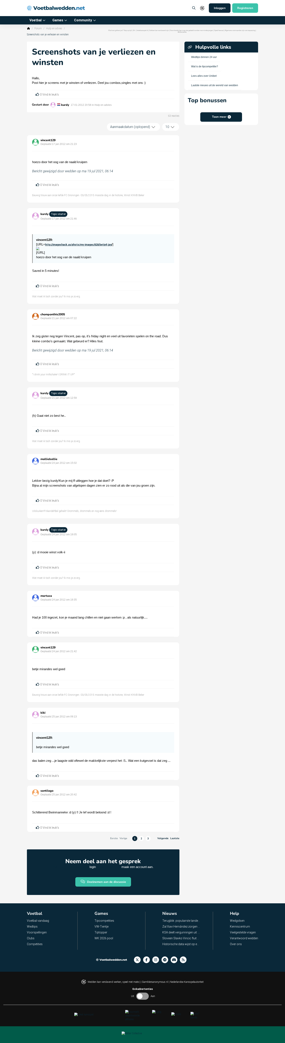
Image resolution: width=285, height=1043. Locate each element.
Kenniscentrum (240, 926)
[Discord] (175, 959)
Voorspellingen (37, 932)
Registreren (245, 8)
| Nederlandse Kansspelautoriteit (186, 981)
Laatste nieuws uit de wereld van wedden (214, 85)
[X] (138, 959)
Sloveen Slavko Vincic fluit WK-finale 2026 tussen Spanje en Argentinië (181, 938)
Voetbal (35, 20)
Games (57, 20)
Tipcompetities (104, 920)
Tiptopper (101, 932)
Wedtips (32, 926)
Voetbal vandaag (38, 920)
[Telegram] (166, 959)
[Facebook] (147, 959)
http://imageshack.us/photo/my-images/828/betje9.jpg (78, 244)
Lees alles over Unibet (204, 75)
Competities (35, 944)
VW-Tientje (101, 926)
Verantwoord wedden (244, 938)
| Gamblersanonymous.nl (155, 981)
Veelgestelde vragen (243, 932)
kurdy (65, 105)
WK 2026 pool (104, 938)
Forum (38, 28)
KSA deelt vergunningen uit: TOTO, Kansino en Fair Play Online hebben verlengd (181, 932)
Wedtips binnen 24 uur (204, 57)
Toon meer (219, 117)
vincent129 (47, 140)
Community (83, 20)
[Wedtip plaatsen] (194, 8)
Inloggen (220, 8)
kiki (42, 713)
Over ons (236, 944)
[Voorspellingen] (184, 959)
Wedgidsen (237, 920)
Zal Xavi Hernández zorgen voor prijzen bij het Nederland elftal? (181, 926)
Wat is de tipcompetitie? (204, 66)
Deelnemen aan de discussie (106, 882)
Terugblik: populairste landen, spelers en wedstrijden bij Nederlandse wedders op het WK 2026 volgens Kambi (181, 920)
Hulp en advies (54, 28)
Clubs (30, 938)
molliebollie (48, 459)
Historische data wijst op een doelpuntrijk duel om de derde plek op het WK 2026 (181, 944)
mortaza (46, 596)
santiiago (46, 791)
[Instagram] (156, 959)
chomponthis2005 (52, 314)
